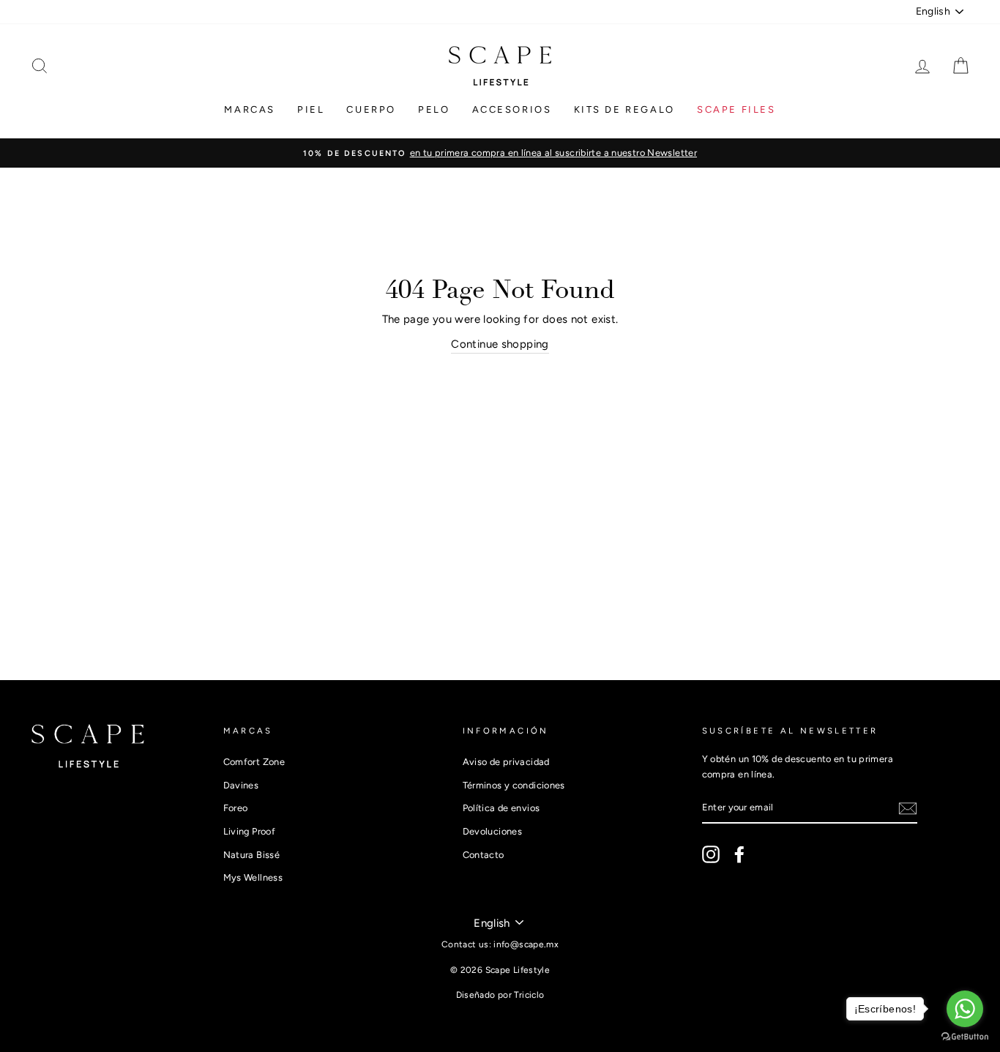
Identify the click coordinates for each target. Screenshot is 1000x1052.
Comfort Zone (254, 761)
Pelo (433, 109)
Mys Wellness (253, 877)
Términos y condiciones (514, 785)
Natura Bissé (251, 854)
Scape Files (736, 109)
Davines (241, 785)
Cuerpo (371, 109)
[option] (500, 153)
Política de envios (501, 807)
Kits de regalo (624, 109)
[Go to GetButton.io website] (964, 1037)
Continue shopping (499, 344)
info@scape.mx (526, 944)
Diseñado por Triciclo (500, 995)
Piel (310, 109)
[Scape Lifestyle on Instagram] (711, 854)
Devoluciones (493, 831)
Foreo (235, 807)
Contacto (483, 854)
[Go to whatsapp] (965, 1009)
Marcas (249, 109)
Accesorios (512, 109)
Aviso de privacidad (506, 761)
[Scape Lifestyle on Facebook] (739, 854)
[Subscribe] (907, 808)
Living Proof (249, 831)
